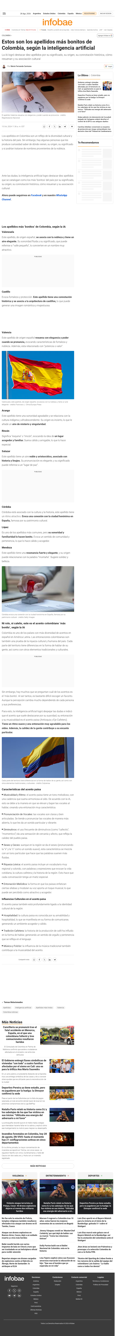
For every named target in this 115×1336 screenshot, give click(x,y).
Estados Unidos (49, 13)
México (79, 13)
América (36, 1281)
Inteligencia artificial (23, 1008)
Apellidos (7, 1008)
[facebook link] (9, 1290)
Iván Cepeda (108, 30)
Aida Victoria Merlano (78, 30)
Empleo (57, 1285)
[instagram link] (19, 1290)
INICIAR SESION (105, 13)
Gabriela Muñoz (92, 30)
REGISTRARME (89, 13)
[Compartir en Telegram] (65, 126)
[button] (4, 13)
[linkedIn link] (19, 1295)
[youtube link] (9, 1295)
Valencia (60, 1008)
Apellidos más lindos (44, 1008)
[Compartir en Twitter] (54, 126)
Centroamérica (36, 1306)
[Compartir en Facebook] (49, 126)
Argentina (37, 13)
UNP (100, 30)
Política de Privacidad (100, 1285)
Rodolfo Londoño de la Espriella (58, 30)
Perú (36, 1303)
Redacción (57, 1281)
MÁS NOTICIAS (38, 1166)
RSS (36, 1313)
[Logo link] (57, 22)
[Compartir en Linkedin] (60, 126)
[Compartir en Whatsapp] (44, 126)
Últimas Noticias (36, 1310)
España (71, 13)
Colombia (61, 13)
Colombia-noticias (10, 1012)
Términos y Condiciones (100, 1281)
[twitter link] (14, 1290)
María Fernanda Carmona (21, 66)
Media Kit (79, 1299)
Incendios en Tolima (24, 30)
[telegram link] (14, 1295)
